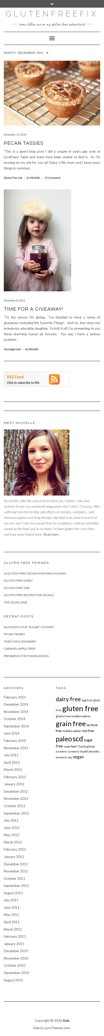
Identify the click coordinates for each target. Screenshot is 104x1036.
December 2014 (16, 704)
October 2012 (14, 806)
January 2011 (14, 944)
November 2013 (16, 748)
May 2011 (11, 915)
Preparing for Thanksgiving (26, 656)
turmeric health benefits (83, 751)
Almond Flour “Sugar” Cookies (29, 627)
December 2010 (16, 951)
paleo (64, 739)
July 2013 (11, 755)
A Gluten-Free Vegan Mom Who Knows (35, 573)
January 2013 (14, 784)
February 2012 (15, 849)
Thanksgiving (86, 746)
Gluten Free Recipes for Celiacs (29, 595)
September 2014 (16, 726)
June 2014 (11, 733)
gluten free (80, 708)
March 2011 (13, 929)
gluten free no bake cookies (73, 716)
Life (20, 177)
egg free (87, 700)
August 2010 (13, 980)
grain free (71, 723)
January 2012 (14, 857)
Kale (66, 1020)
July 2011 (11, 900)
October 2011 (14, 878)
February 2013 (15, 777)
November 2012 (16, 798)
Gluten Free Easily (18, 580)
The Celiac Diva (15, 602)
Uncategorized (12, 349)
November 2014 (16, 712)
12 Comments (52, 177)
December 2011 (16, 864)
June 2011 (11, 907)
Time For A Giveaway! (33, 309)
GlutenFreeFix (52, 13)
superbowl (70, 746)
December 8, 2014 (14, 300)
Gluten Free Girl (17, 588)
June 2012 (11, 828)
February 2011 (15, 936)
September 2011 (16, 886)
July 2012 (11, 820)
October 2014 (14, 719)
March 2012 (13, 842)
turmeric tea (64, 757)
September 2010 (16, 973)
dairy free (68, 699)
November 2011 (16, 871)
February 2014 (15, 741)
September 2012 (16, 813)
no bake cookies (72, 730)
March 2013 (13, 770)
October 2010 (14, 965)
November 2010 (16, 958)
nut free (88, 731)
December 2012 (16, 791)
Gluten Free (10, 177)
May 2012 (11, 835)
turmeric (61, 751)
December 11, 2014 (15, 134)
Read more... (52, 534)
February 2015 (15, 697)
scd (78, 738)
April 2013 (12, 762)
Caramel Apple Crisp (19, 648)
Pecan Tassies (23, 143)
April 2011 (12, 922)
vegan (78, 756)
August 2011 (13, 893)
